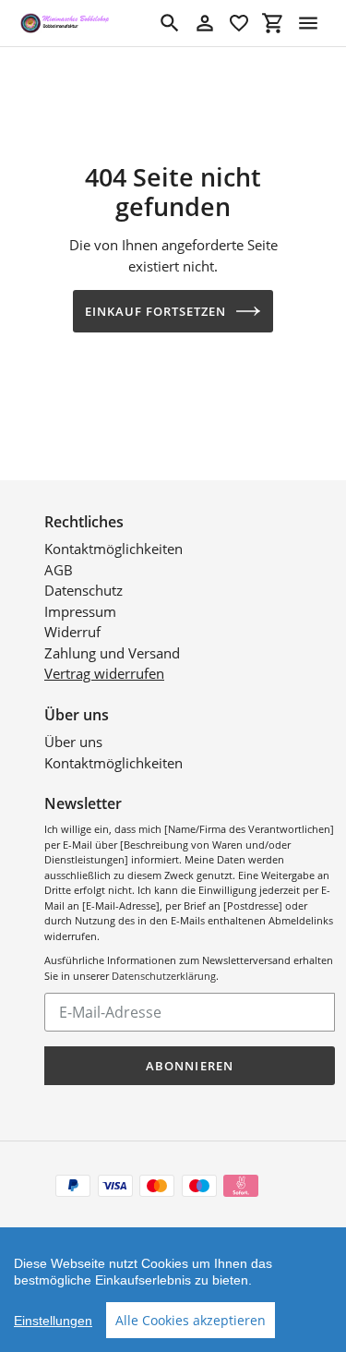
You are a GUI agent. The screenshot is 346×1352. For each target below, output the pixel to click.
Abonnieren (189, 1065)
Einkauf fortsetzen (156, 311)
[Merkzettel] (239, 23)
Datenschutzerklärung (164, 976)
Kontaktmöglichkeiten (113, 548)
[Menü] (308, 23)
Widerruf (72, 631)
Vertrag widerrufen (104, 673)
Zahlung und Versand (112, 653)
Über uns (73, 741)
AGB (58, 570)
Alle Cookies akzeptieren (190, 1320)
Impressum (80, 611)
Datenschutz (83, 590)
